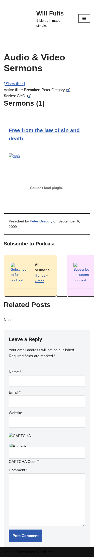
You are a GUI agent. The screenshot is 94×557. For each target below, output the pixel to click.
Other (39, 281)
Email (15, 392)
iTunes (40, 275)
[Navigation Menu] (84, 18)
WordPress (45, 552)
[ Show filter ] (14, 84)
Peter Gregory (41, 221)
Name (15, 372)
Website (15, 413)
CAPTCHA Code (22, 461)
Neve (8, 552)
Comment (18, 470)
